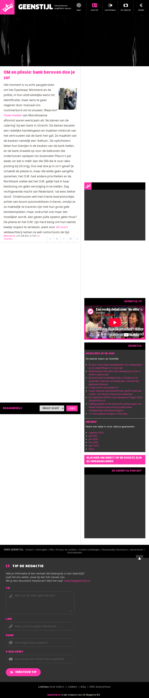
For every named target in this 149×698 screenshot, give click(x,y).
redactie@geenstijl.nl (77, 580)
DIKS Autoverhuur (100, 687)
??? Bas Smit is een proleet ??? (103, 387)
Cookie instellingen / (90, 550)
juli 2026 (93, 435)
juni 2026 (93, 439)
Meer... (92, 448)
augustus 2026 (96, 432)
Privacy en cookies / (67, 550)
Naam (9, 635)
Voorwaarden (74, 553)
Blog (83, 687)
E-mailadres (14, 652)
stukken (72, 687)
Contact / (30, 550)
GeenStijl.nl (53, 695)
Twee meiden (13, 115)
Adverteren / (137, 550)
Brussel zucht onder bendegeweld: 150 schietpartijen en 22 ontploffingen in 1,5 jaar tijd (115, 366)
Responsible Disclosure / (116, 550)
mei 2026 (93, 442)
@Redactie (9, 236)
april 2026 (94, 445)
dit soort (62, 227)
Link (9, 619)
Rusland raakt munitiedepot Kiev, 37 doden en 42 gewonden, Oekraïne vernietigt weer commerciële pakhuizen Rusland (114, 381)
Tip (8, 588)
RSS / (53, 550)
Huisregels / (43, 550)
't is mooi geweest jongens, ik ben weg (108, 413)
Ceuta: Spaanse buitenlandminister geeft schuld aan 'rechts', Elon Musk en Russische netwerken (115, 392)
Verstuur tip (25, 672)
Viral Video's (56, 687)
